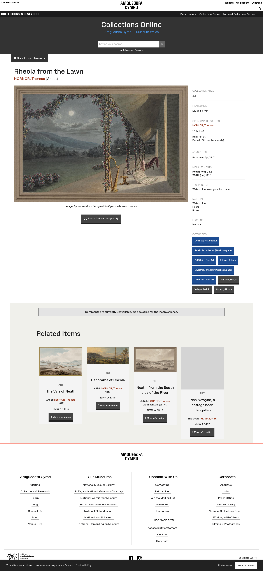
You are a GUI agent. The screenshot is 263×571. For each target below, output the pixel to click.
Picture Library (226, 504)
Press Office (226, 497)
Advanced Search (132, 50)
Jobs (226, 491)
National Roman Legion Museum (99, 524)
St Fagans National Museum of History (99, 491)
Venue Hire (35, 524)
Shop (35, 517)
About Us (226, 484)
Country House (224, 289)
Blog (35, 504)
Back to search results (30, 58)
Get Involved (162, 491)
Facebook (162, 504)
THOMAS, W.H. (208, 418)
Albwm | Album (228, 260)
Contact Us (162, 484)
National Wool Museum (98, 517)
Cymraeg (256, 2)
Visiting (35, 484)
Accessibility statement (162, 527)
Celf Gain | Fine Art (204, 260)
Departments (188, 14)
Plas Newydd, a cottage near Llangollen (202, 405)
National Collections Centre (239, 14)
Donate (229, 2)
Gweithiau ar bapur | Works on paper (213, 250)
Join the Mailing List (162, 497)
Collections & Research (20, 14)
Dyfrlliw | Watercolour (206, 240)
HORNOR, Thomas (29, 79)
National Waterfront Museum (98, 497)
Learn (35, 497)
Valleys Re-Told (202, 289)
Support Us (35, 510)
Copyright (162, 540)
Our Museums (9, 2)
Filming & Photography (226, 524)
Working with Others (226, 517)
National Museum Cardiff (99, 484)
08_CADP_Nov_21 (228, 279)
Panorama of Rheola (108, 380)
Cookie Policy (83, 565)
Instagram (162, 510)
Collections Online (209, 14)
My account (242, 2)
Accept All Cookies (245, 565)
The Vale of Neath (60, 391)
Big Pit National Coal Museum (98, 504)
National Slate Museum (98, 510)
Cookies (162, 534)
